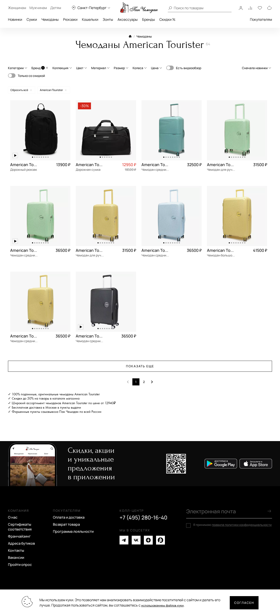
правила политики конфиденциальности (242, 525)
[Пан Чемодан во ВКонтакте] (136, 540)
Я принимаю (232, 525)
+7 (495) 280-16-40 (143, 517)
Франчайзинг (19, 536)
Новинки (15, 19)
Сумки (32, 19)
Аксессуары (128, 19)
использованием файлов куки (162, 605)
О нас (12, 517)
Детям (55, 7)
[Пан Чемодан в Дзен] (148, 540)
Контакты (16, 550)
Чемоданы (50, 19)
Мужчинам (38, 7)
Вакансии (16, 557)
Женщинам (17, 7)
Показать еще (140, 366)
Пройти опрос (20, 564)
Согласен (244, 603)
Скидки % (167, 19)
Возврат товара (66, 524)
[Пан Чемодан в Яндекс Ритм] (160, 540)
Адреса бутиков (21, 543)
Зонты (108, 19)
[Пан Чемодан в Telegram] (124, 540)
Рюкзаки (70, 19)
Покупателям (261, 19)
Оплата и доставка (69, 517)
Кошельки (90, 19)
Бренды (148, 19)
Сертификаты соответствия (20, 527)
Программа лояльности (73, 531)
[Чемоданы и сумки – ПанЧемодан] (139, 7)
